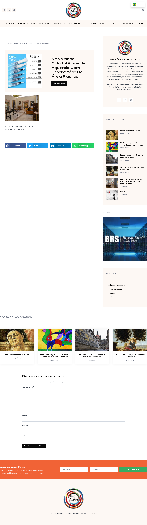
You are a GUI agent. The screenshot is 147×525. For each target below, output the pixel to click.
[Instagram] (9, 10)
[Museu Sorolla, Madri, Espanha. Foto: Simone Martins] (22, 120)
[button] (143, 10)
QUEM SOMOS (128, 23)
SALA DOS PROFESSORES (41, 23)
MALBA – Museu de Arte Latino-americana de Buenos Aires (131, 181)
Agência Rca (92, 513)
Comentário (28, 387)
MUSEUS (116, 23)
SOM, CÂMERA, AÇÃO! (77, 23)
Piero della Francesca (130, 131)
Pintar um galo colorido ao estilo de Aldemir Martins (132, 144)
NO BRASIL (22, 23)
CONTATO (140, 23)
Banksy (123, 191)
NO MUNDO (7, 23)
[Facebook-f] (4, 10)
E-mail (25, 426)
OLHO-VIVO (58, 23)
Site (23, 435)
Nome (25, 416)
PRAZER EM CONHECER (100, 23)
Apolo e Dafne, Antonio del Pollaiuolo (130, 355)
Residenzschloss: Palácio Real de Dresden (131, 156)
